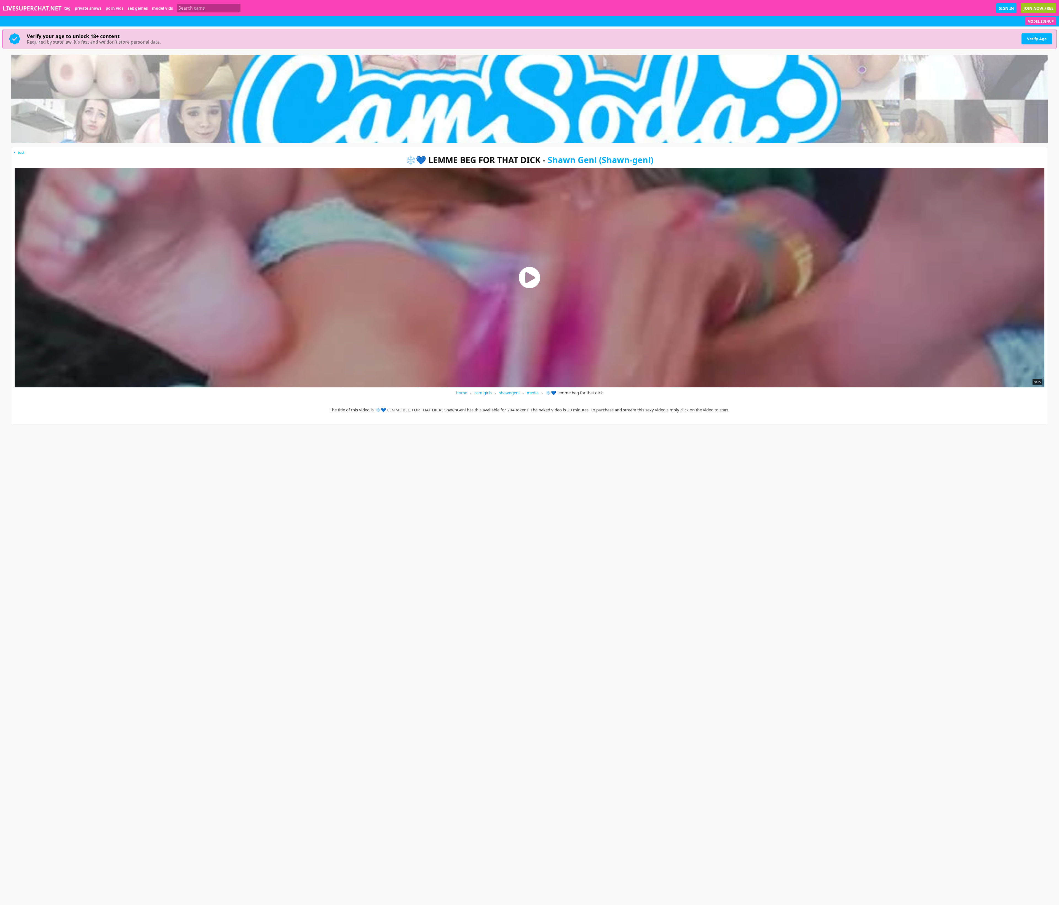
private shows (88, 8)
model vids (162, 8)
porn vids (115, 8)
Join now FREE (1038, 8)
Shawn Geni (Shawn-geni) (600, 160)
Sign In (1006, 8)
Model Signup (1041, 21)
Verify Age (1037, 38)
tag (67, 8)
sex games (138, 8)
